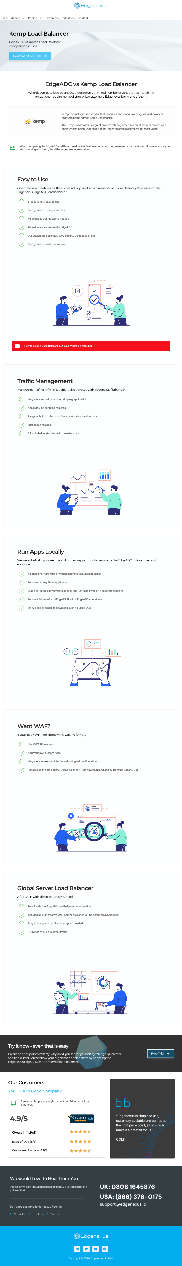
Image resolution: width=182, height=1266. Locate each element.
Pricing (32, 17)
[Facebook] (105, 1249)
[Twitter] (86, 1249)
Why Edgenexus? (14, 17)
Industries (68, 17)
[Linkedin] (77, 1249)
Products (53, 17)
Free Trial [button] (157, 1053)
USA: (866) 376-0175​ (131, 1197)
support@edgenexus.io (123, 1204)
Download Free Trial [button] (27, 56)
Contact (83, 17)
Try (42, 17)
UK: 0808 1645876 (127, 1187)
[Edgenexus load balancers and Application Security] (91, 1236)
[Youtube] (95, 1249)
